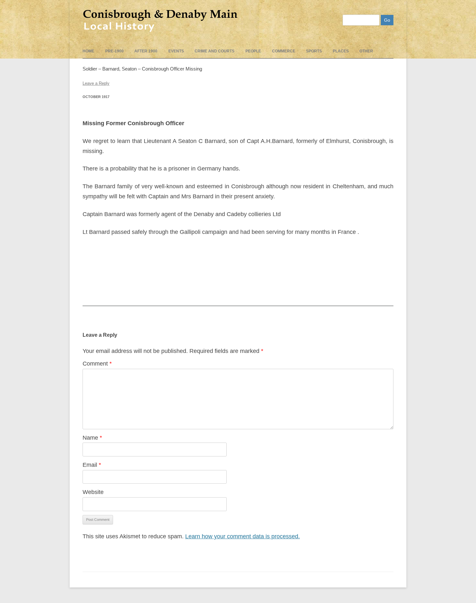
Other (366, 51)
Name (92, 437)
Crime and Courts (214, 51)
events (176, 51)
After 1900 (145, 51)
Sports (314, 51)
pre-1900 (114, 51)
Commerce (283, 51)
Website (93, 492)
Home (88, 51)
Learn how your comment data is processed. (242, 536)
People (253, 51)
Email (92, 465)
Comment (97, 363)
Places (341, 51)
